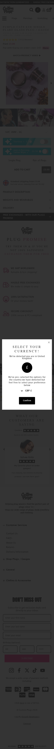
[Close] (49, 342)
